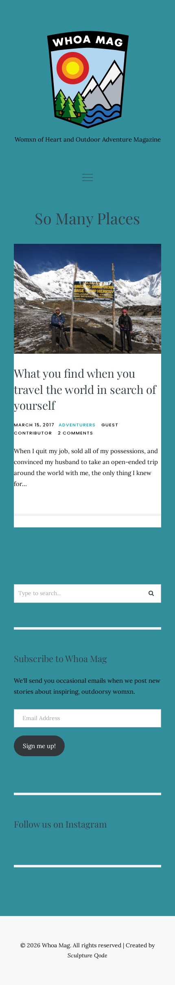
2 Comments (75, 433)
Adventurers (77, 425)
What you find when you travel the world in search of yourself (85, 389)
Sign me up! (39, 746)
